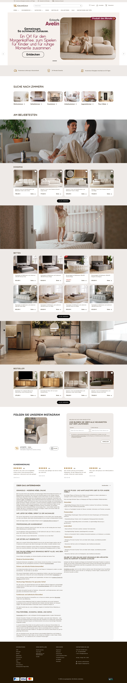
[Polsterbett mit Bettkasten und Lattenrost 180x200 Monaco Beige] (51, 265)
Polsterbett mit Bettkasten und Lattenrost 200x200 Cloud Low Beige (51, 305)
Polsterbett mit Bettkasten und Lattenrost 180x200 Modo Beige (25, 305)
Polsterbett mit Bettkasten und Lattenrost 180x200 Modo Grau (101, 305)
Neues (47, 10)
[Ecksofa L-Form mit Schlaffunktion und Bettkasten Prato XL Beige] (76, 179)
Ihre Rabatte (58, 659)
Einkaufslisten (59, 653)
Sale (73, 10)
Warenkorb (58, 651)
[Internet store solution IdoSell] (110, 679)
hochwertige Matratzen (43, 586)
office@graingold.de (83, 653)
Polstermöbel (19, 615)
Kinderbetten (56, 575)
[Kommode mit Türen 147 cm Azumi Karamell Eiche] (51, 380)
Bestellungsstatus (40, 649)
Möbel (15, 10)
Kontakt (37, 656)
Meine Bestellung (41, 647)
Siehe (32, 194)
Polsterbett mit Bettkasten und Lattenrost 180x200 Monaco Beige (51, 276)
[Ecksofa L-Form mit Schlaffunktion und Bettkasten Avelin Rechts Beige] (76, 380)
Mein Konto (59, 647)
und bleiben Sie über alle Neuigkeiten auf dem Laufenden (88, 423)
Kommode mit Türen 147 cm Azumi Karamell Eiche (49, 391)
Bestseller (55, 10)
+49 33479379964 (82, 651)
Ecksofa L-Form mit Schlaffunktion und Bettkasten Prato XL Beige (75, 190)
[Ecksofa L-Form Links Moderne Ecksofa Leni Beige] (102, 179)
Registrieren (58, 649)
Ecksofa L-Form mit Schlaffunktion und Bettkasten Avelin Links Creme (24, 190)
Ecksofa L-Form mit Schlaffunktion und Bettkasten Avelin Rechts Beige (75, 391)
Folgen (29, 447)
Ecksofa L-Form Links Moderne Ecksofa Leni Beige (100, 190)
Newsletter (58, 661)
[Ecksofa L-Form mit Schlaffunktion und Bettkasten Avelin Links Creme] (25, 179)
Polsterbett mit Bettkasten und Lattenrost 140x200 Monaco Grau (25, 276)
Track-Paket (38, 651)
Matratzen (38, 10)
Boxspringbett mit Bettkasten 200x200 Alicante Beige (75, 276)
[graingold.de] (21, 6)
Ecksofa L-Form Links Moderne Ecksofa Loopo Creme (50, 190)
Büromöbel (57, 597)
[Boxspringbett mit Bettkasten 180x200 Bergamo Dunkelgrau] (102, 265)
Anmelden (105, 441)
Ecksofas (29, 499)
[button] (3, 54)
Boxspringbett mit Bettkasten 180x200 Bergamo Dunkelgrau (100, 276)
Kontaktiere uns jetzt (69, 569)
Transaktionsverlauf (60, 657)
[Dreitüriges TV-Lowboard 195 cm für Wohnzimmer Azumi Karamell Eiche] (25, 380)
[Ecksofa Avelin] (63, 38)
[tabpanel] (63, 38)
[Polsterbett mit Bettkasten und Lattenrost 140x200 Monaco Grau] (25, 265)
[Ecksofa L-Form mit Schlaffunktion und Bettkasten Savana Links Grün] (102, 380)
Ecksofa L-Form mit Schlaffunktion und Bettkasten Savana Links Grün (100, 391)
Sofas (23, 499)
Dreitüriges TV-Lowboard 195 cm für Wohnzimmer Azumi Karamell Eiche (24, 391)
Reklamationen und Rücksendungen (40, 654)
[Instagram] (37, 430)
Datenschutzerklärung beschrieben (78, 435)
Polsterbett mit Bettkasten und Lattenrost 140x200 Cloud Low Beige (76, 305)
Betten (32, 505)
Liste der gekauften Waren (61, 655)
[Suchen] (80, 5)
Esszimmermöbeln (49, 563)
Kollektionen (65, 10)
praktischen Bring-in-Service (50, 520)
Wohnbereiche (26, 10)
